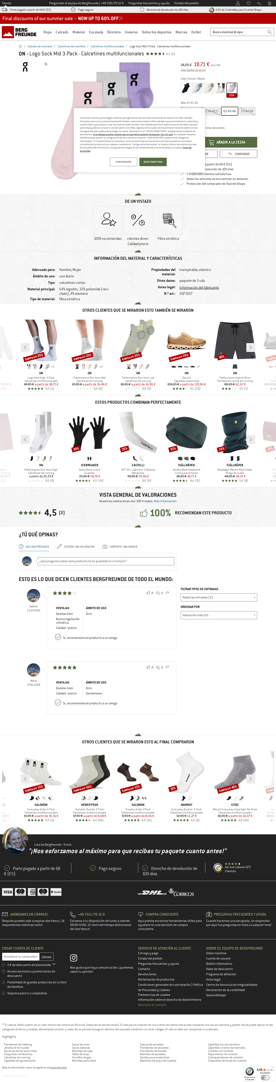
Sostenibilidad (216, 995)
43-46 (229, 111)
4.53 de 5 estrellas (238, 10)
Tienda (6, 3)
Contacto (144, 969)
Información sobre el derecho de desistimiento (169, 1000)
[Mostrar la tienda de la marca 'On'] (25, 67)
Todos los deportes (157, 32)
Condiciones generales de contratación (164, 985)
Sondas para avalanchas (154, 1057)
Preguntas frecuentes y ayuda (158, 964)
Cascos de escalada (151, 1044)
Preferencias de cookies (154, 995)
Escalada (96, 32)
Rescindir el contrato (152, 1005)
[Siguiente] (250, 347)
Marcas (181, 32)
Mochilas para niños (84, 1060)
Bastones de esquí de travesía (158, 1060)
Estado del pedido (150, 958)
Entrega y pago (148, 953)
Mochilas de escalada (152, 1054)
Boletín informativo (219, 964)
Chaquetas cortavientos (18, 1054)
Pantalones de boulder (153, 1051)
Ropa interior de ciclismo (223, 1054)
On (22, 53)
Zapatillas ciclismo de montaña (226, 1047)
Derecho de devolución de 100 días (167, 10)
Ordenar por (190, 607)
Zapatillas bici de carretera (224, 1044)
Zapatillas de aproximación (20, 1060)
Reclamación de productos (156, 979)
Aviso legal (213, 979)
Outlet (196, 32)
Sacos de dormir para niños (20, 1051)
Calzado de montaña (40, 46)
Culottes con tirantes (220, 1051)
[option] (108, 226)
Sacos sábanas (81, 1047)
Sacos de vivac (81, 1044)
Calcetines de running (17, 1057)
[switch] (265, 1077)
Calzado (62, 32)
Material (79, 32)
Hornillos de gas (81, 1057)
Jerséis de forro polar (16, 1047)
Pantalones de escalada (154, 1047)
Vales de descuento (219, 969)
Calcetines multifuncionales (107, 46)
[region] (139, 140)
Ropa (47, 32)
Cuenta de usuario (218, 958)
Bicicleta (114, 32)
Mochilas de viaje (82, 1051)
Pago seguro (85, 10)
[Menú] (272, 1068)
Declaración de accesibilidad (225, 990)
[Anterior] (25, 347)
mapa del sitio (58, 1067)
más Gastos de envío (193, 70)
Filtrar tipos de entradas (199, 589)
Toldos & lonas (80, 1054)
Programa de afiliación (221, 974)
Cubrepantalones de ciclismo (225, 1057)
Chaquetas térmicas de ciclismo (227, 1060)
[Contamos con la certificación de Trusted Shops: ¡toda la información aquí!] (218, 868)
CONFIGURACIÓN (123, 162)
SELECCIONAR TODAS (153, 162)
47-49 (247, 111)
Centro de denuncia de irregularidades (232, 985)
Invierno (131, 32)
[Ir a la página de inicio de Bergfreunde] (20, 32)
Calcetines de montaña (71, 46)
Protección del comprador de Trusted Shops (215, 184)
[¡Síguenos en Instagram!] (76, 959)
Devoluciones (147, 974)
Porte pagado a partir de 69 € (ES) (30, 10)
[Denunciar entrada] (167, 593)
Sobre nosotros (216, 953)
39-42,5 (210, 111)
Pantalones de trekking (18, 1044)
